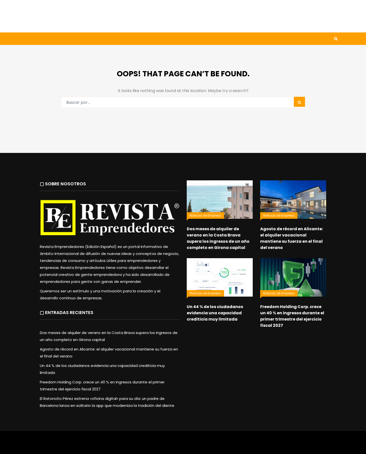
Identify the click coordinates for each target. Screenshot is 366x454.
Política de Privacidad (214, 444)
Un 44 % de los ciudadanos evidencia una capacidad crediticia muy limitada (215, 313)
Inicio (40, 38)
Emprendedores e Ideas (160, 38)
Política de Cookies (252, 444)
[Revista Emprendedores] (78, 16)
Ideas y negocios (110, 38)
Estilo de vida (69, 38)
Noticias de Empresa (205, 215)
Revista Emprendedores (150, 444)
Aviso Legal (183, 444)
